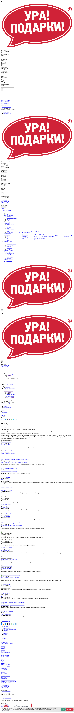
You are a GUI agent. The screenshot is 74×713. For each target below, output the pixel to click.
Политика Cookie (5, 710)
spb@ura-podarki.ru (6, 107)
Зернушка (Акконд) (5, 444)
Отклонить (69, 709)
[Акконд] (3, 426)
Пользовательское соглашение (8, 680)
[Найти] (2, 90)
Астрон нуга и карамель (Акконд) (9, 559)
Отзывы (3, 648)
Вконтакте (6, 112)
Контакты (3, 651)
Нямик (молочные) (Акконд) (8, 453)
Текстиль (3, 657)
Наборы (2, 663)
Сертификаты (4, 678)
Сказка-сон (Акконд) (6, 550)
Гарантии (3, 647)
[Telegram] (15, 419)
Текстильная (4, 668)
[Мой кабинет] (1, 312)
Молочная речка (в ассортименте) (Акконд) (11, 525)
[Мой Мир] (5, 419)
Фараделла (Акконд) (6, 586)
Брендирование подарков (7, 643)
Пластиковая (4, 669)
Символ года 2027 (5, 655)
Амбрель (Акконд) (5, 507)
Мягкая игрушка (5, 656)
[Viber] (9, 419)
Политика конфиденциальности (8, 681)
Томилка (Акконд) (5, 516)
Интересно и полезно (6, 682)
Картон (2, 660)
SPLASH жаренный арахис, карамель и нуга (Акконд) (14, 462)
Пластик (3, 659)
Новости (3, 640)
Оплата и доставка (5, 676)
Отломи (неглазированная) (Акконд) (10, 577)
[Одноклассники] (3, 419)
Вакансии (3, 650)
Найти (2, 703)
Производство (4, 642)
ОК (63, 709)
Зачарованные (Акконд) (6, 490)
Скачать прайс (4, 677)
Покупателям (4, 673)
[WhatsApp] (11, 419)
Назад (9, 375)
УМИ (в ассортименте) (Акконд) (9, 471)
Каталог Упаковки (5, 664)
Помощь (3, 683)
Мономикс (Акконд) (6, 568)
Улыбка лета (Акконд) (6, 614)
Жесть (2, 661)
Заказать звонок (10, 397)
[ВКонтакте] (1, 419)
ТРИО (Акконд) (4, 479)
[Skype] (13, 419)
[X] (7, 419)
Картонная (3, 670)
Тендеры (3, 644)
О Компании (4, 638)
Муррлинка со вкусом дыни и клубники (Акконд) (13, 605)
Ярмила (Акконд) (5, 596)
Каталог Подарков (5, 652)
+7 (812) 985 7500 (5, 100)
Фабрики (3, 646)
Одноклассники (7, 113)
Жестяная (3, 672)
